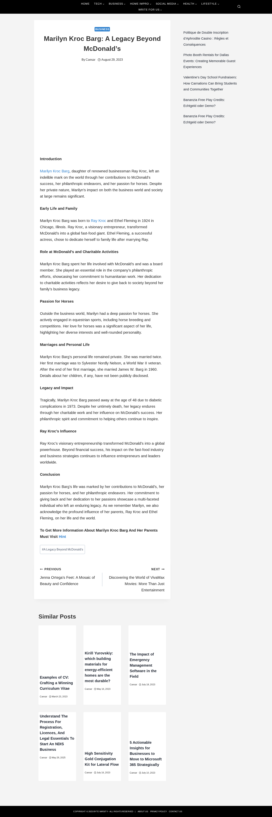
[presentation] (57, 649)
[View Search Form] (239, 6)
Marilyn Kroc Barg (54, 171)
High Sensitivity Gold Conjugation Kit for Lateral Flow (102, 759)
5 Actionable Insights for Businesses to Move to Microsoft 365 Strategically (146, 753)
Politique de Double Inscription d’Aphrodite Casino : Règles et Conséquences (205, 38)
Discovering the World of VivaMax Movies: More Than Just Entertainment (136, 580)
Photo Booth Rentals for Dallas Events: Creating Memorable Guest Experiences (209, 61)
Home (85, 3)
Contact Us (175, 811)
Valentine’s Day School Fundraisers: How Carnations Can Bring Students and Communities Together (210, 83)
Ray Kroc (98, 221)
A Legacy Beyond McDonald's (62, 549)
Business (102, 29)
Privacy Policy (158, 811)
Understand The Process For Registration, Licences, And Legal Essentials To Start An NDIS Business (57, 733)
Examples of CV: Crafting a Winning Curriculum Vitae (56, 682)
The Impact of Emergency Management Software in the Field (143, 665)
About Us (143, 811)
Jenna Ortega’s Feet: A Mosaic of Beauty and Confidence (67, 577)
